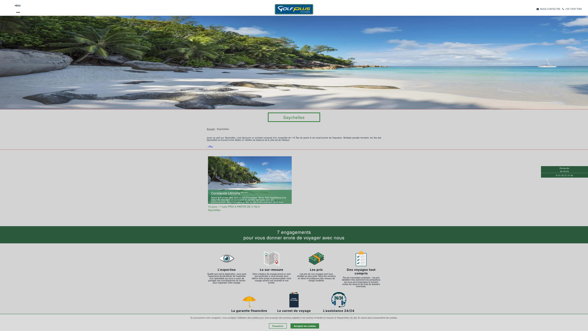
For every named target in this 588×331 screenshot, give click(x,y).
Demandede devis (564, 170)
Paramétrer (277, 325)
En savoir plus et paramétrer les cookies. (378, 317)
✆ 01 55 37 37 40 (564, 175)
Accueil (211, 129)
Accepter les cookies (305, 325)
